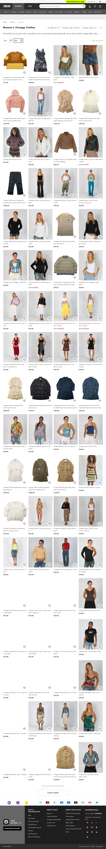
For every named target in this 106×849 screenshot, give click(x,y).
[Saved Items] (95, 6)
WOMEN (18, 6)
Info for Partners (70, 826)
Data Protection (32, 834)
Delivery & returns (33, 821)
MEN (30, 6)
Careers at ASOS (52, 816)
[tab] (6, 11)
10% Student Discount (34, 827)
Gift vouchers (70, 816)
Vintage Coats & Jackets (71, 28)
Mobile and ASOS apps (73, 813)
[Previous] (45, 27)
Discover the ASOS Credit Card (73, 830)
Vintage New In (53, 28)
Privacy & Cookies (84, 846)
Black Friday (69, 822)
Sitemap (30, 831)
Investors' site (51, 822)
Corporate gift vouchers (73, 819)
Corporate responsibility (54, 819)
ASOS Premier (32, 824)
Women (12, 22)
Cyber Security (51, 826)
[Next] (101, 27)
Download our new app (75, 1)
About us (49, 813)
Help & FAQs (91, 1)
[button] (87, 822)
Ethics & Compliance (34, 837)
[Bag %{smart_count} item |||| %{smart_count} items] (100, 6)
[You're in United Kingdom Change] (100, 1)
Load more (53, 793)
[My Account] (89, 6)
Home (5, 22)
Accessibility (99, 846)
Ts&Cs (92, 846)
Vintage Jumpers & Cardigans (93, 28)
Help (29, 815)
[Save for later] (24, 72)
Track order (31, 818)
